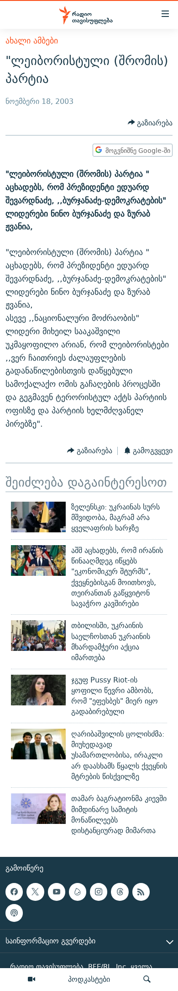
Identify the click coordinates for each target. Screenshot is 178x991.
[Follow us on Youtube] (56, 892)
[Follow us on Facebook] (14, 892)
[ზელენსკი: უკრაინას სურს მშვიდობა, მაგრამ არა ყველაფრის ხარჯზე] (38, 517)
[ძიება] (147, 979)
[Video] (31, 979)
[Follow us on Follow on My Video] (77, 892)
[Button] (150, 123)
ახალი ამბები (31, 40)
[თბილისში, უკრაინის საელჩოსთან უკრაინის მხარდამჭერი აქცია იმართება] (38, 635)
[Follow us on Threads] (119, 892)
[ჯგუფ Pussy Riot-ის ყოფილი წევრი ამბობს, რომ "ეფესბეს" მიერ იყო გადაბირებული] (38, 690)
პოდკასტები (89, 979)
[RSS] (141, 892)
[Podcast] (14, 913)
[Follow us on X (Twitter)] (35, 892)
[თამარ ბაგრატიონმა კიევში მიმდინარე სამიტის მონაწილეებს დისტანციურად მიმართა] (38, 808)
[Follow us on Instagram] (98, 892)
